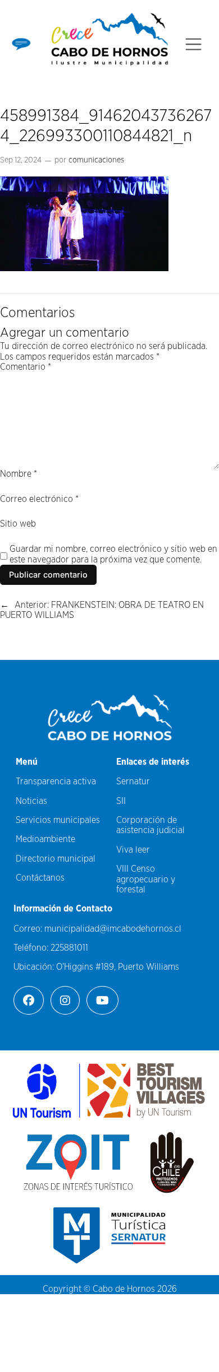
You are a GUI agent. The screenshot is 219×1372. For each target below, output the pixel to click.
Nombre (18, 473)
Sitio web (18, 523)
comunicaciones (96, 160)
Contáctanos (40, 877)
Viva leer (133, 849)
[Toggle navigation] (193, 44)
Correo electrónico (39, 499)
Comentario (25, 366)
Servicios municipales (58, 820)
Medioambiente (45, 839)
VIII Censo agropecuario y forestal (145, 879)
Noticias (31, 801)
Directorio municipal (55, 858)
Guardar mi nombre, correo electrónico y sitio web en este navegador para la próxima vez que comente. (113, 554)
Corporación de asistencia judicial (150, 825)
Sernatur (133, 781)
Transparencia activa (56, 781)
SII (121, 801)
